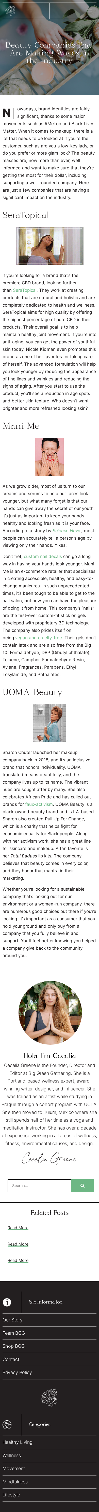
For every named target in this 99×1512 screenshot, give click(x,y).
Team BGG (14, 1333)
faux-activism (39, 804)
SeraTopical (25, 290)
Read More (18, 1227)
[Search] (82, 1185)
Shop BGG (14, 1346)
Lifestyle (11, 1494)
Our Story (13, 1319)
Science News (67, 530)
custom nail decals (43, 556)
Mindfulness (15, 1481)
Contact (11, 1359)
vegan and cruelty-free (38, 637)
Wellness (12, 1455)
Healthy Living (17, 1442)
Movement (14, 1468)
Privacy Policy (17, 1372)
